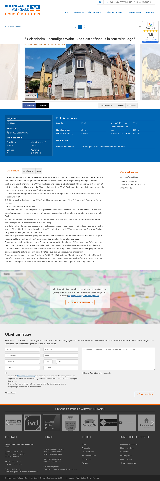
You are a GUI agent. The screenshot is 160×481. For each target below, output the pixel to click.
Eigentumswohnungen (129, 444)
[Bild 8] (118, 101)
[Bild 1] (28, 101)
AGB (77, 478)
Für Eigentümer (95, 12)
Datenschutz (86, 478)
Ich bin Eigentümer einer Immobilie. (97, 373)
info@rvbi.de (126, 188)
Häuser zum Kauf (127, 448)
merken (121, 105)
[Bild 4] (67, 101)
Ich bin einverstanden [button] (79, 302)
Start (67, 12)
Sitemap (95, 478)
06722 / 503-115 (15, 462)
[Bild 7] (105, 101)
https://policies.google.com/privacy (83, 295)
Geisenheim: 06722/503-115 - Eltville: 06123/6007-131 (131, 2)
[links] (75, 27)
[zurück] (8, 422)
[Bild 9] (131, 101)
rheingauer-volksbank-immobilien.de (24, 472)
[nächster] (152, 422)
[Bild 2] (41, 101)
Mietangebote (126, 455)
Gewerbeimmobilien (128, 463)
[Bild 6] (92, 101)
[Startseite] (22, 10)
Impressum (70, 478)
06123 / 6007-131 (54, 459)
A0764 (10, 145)
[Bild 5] (80, 101)
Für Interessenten (116, 12)
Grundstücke (125, 452)
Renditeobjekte (126, 459)
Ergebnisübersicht (15, 26)
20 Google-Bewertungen (150, 39)
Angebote (79, 12)
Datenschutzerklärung (26, 376)
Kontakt (150, 12)
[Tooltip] (157, 42)
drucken (132, 105)
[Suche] (100, 2)
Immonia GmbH (56, 478)
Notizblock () (107, 105)
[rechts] (84, 27)
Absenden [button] (147, 394)
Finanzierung (135, 12)
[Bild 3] (54, 101)
